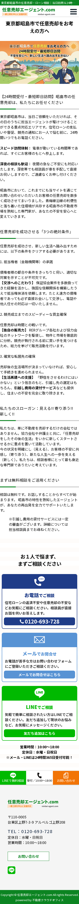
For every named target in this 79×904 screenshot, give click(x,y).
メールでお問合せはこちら (39, 674)
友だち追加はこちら (39, 733)
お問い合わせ (28, 856)
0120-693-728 (42, 621)
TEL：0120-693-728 (30, 831)
